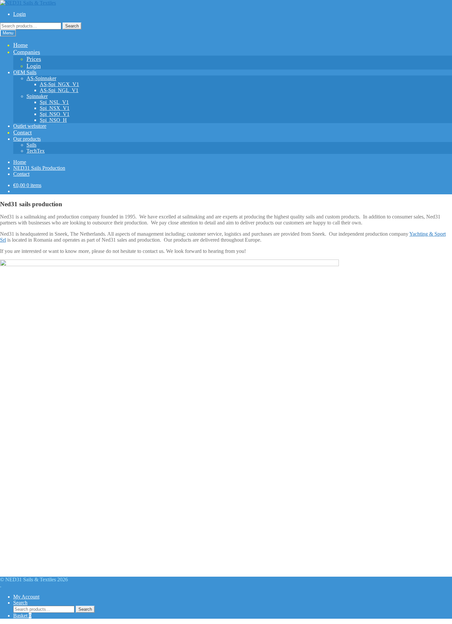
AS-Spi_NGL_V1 (59, 90)
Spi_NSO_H (53, 120)
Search (72, 26)
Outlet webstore (29, 126)
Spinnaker (37, 96)
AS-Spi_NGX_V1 (59, 84)
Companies (26, 52)
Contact (22, 132)
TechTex (35, 151)
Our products (27, 139)
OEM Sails (24, 72)
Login (19, 14)
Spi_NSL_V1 (54, 102)
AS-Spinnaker (41, 78)
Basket (22, 615)
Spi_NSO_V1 (54, 114)
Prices (33, 59)
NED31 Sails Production (39, 168)
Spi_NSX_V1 (54, 108)
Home (20, 45)
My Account (26, 597)
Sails (31, 145)
